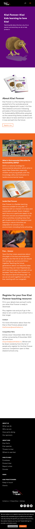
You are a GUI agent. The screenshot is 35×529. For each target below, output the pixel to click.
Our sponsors (7, 435)
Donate (5, 469)
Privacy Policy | (15, 501)
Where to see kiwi (9, 452)
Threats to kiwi (7, 449)
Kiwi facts (6, 443)
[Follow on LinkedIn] (28, 506)
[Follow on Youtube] (31, 506)
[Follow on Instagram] (24, 506)
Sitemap (22, 501)
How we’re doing (8, 432)
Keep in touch (7, 482)
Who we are (6, 429)
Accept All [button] (22, 526)
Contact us (5, 501)
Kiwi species (7, 446)
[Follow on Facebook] (21, 506)
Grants (4, 485)
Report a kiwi (7, 466)
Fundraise (6, 460)
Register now (8, 125)
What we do (7, 426)
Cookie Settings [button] (13, 526)
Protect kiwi (6, 463)
